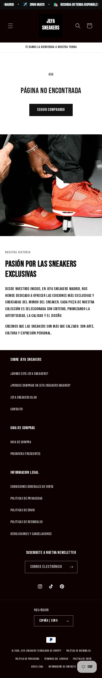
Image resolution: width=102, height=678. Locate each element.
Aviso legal (37, 666)
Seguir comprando (51, 109)
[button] (10, 26)
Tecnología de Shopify (49, 650)
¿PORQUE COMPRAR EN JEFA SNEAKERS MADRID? (40, 385)
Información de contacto (62, 666)
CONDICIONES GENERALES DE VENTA (32, 486)
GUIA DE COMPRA (20, 442)
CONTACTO (16, 409)
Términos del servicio (56, 659)
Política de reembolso (78, 650)
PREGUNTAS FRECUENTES (25, 454)
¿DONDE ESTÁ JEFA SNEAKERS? (29, 373)
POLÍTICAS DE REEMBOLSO (26, 522)
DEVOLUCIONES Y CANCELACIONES (31, 534)
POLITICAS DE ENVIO (22, 510)
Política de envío (82, 659)
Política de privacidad (27, 659)
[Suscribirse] (71, 567)
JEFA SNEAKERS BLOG (23, 397)
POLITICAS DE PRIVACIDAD (26, 498)
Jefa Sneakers (29, 650)
